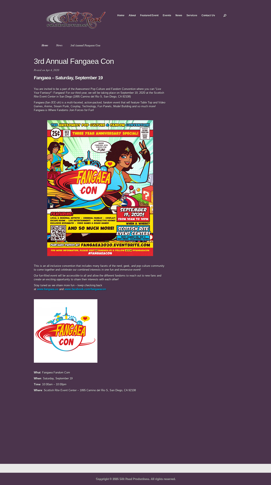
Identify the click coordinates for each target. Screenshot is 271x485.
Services (192, 15)
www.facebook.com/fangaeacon (85, 289)
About (132, 15)
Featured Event (149, 15)
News (179, 15)
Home (120, 15)
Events (167, 15)
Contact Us (208, 15)
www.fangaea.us (47, 289)
